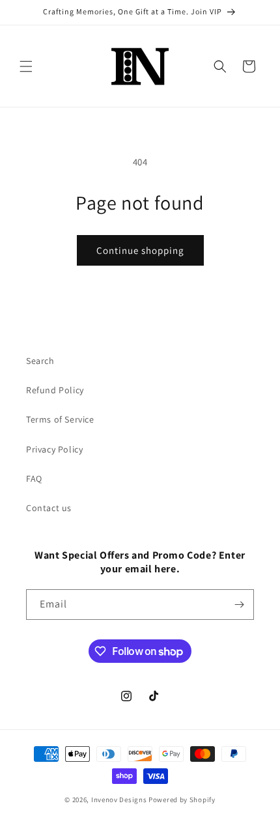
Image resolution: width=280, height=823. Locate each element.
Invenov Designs (119, 799)
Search (40, 361)
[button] (26, 66)
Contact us (49, 508)
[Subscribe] (239, 604)
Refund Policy (55, 390)
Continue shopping (140, 250)
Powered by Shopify (182, 799)
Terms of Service (60, 419)
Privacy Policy (54, 449)
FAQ (34, 478)
